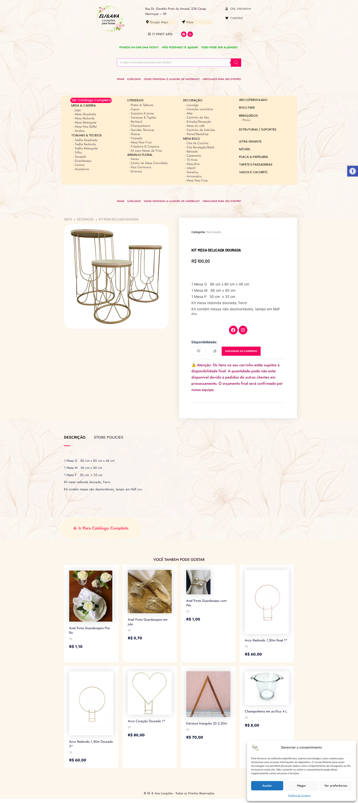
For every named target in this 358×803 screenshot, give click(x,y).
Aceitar (267, 785)
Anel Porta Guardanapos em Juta (147, 621)
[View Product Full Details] (91, 596)
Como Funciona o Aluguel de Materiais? (172, 79)
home (120, 79)
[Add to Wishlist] (198, 351)
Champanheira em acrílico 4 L (266, 711)
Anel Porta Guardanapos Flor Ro (89, 630)
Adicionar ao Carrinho (241, 351)
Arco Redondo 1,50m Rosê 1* (266, 640)
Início (68, 219)
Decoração (85, 219)
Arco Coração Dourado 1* (146, 721)
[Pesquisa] (236, 62)
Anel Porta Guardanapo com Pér (206, 603)
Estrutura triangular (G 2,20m (206, 723)
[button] (352, 171)
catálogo (134, 79)
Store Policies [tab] (108, 437)
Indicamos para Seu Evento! (222, 79)
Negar (301, 785)
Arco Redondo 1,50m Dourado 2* (91, 744)
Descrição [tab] (75, 437)
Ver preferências (335, 785)
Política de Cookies (299, 795)
